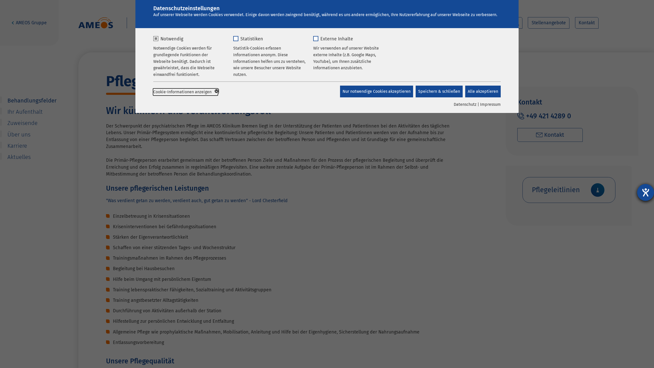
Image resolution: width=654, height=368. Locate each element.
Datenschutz (465, 104)
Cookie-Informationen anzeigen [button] (183, 91)
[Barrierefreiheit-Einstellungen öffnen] (645, 192)
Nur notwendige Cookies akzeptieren (377, 91)
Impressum (490, 104)
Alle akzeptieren (483, 91)
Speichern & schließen (439, 91)
